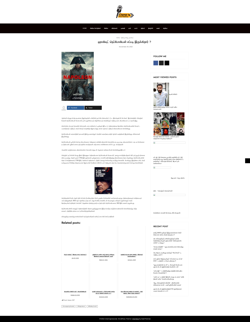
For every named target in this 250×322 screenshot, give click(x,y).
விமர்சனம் (114, 28)
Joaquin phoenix (69, 306)
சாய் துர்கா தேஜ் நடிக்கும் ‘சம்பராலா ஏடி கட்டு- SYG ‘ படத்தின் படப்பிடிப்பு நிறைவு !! (168, 260)
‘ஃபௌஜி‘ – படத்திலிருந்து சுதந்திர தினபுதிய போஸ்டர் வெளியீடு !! (167, 272)
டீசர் (130, 28)
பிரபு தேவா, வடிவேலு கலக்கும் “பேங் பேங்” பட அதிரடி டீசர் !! (167, 254)
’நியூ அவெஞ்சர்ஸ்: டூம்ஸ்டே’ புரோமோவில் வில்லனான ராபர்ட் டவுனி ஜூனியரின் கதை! (167, 284)
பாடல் (135, 28)
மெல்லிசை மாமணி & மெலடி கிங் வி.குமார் (166, 213)
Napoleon (82, 306)
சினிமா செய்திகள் (95, 28)
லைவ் (158, 28)
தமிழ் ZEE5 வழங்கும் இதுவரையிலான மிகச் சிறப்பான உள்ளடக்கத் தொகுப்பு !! (167, 234)
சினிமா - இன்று (120, 37)
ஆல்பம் (143, 28)
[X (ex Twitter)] (161, 63)
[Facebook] (155, 63)
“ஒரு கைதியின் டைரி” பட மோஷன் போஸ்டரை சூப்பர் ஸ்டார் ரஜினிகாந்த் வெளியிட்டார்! (167, 266)
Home (85, 28)
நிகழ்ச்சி (150, 28)
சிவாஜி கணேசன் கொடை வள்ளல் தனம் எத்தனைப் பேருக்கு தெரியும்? (166, 137)
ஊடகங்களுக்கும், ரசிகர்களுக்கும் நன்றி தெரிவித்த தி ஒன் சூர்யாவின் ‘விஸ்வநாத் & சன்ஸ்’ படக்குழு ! (167, 241)
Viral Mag (135, 319)
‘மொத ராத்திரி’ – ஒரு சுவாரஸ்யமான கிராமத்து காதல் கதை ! (168, 248)
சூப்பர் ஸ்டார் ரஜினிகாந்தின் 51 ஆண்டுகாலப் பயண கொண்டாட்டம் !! (167, 290)
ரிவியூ (126, 37)
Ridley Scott (93, 306)
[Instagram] (167, 63)
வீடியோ (165, 28)
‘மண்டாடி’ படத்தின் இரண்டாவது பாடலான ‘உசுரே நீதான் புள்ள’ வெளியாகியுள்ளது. (168, 278)
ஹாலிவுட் (131, 37)
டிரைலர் (123, 28)
